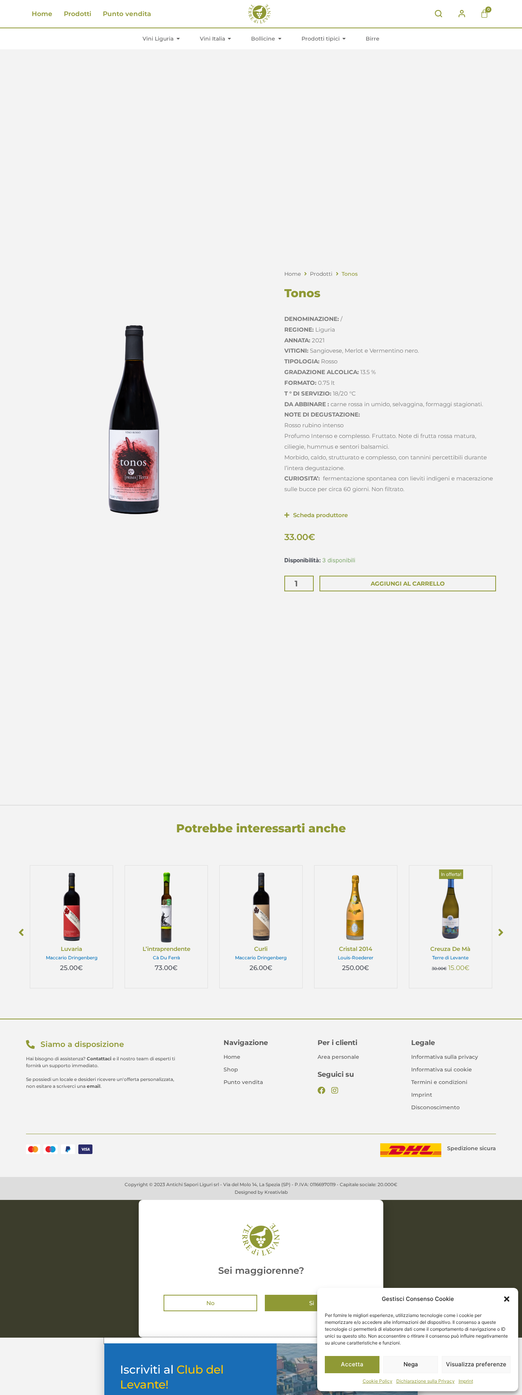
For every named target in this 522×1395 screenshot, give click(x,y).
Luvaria (71, 948)
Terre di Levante (450, 957)
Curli (260, 948)
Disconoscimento (435, 1107)
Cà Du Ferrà (166, 957)
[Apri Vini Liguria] (178, 38)
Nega (411, 1364)
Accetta (352, 1364)
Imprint (466, 1381)
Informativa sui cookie (441, 1069)
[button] (507, 1299)
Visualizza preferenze (476, 1364)
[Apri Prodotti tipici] (344, 38)
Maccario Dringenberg (71, 957)
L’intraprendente (166, 948)
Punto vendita (127, 14)
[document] (261, 1269)
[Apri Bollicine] (279, 38)
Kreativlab (276, 1192)
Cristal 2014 (355, 948)
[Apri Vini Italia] (229, 38)
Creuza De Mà (450, 948)
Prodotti (77, 14)
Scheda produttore (320, 515)
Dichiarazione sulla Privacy (425, 1381)
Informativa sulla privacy (444, 1057)
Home (42, 14)
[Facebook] (321, 1090)
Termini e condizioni (439, 1082)
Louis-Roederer (355, 957)
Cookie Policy (377, 1381)
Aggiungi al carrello (408, 583)
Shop (231, 1069)
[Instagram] (335, 1090)
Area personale (338, 1057)
